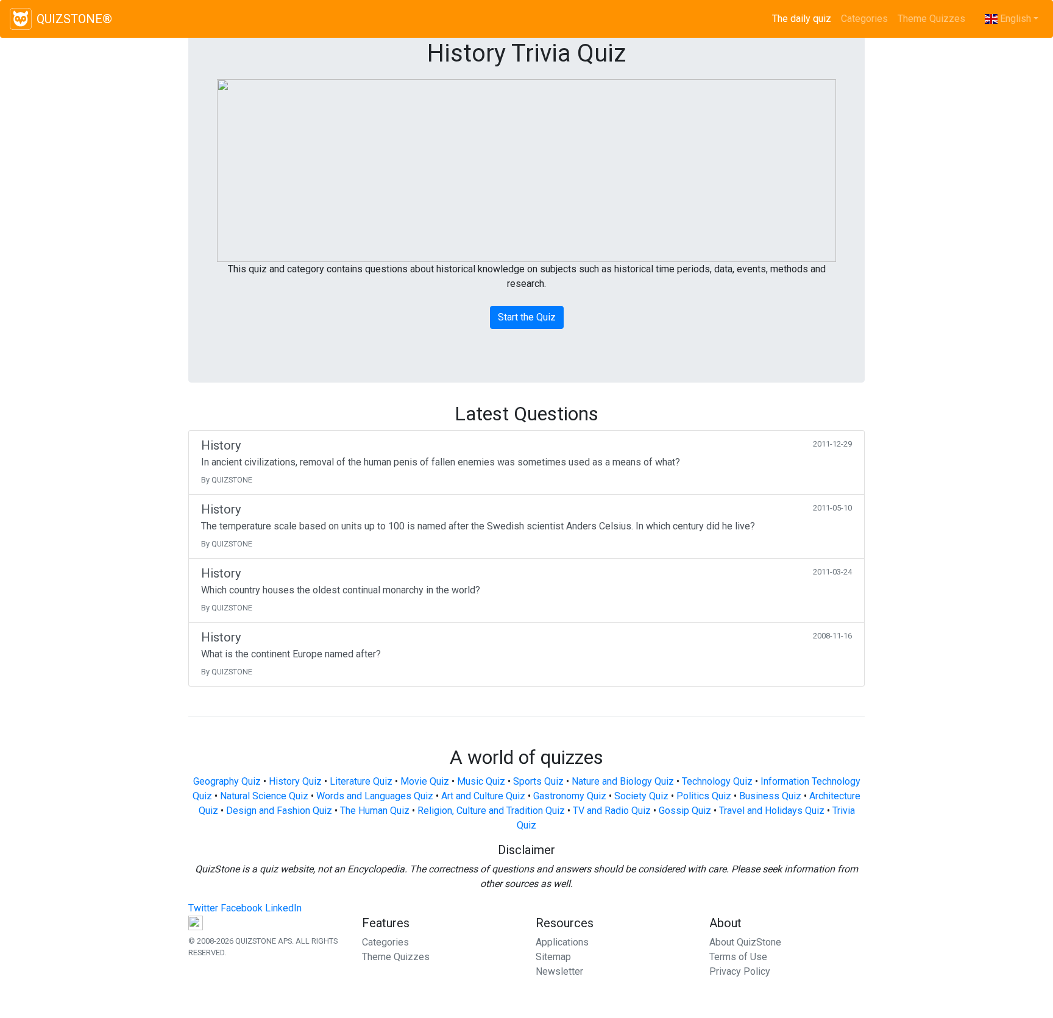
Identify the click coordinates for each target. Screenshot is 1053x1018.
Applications (562, 942)
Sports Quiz (538, 781)
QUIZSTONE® (74, 19)
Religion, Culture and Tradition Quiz (491, 810)
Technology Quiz (717, 781)
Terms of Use (738, 957)
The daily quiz (804, 18)
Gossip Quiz (685, 810)
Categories (864, 18)
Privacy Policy (739, 971)
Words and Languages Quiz (374, 796)
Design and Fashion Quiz (279, 810)
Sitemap (553, 957)
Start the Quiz (527, 317)
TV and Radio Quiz (612, 810)
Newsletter (559, 971)
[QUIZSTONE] (21, 19)
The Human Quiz (375, 810)
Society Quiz (641, 796)
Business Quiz (770, 796)
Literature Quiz (361, 781)
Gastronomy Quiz (569, 796)
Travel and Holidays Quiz (771, 810)
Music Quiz (481, 781)
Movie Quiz (424, 781)
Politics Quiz (703, 796)
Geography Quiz (227, 781)
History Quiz (295, 781)
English (1014, 18)
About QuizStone (745, 942)
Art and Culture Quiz (483, 796)
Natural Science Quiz (264, 796)
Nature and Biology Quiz (623, 781)
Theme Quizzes (931, 18)
